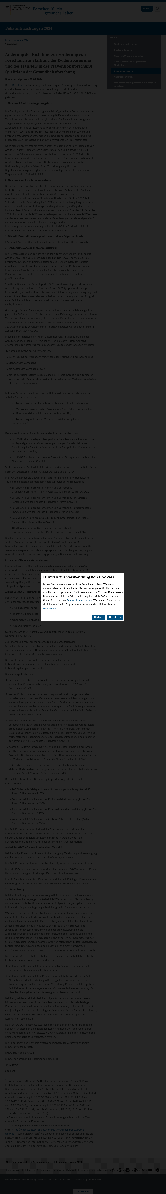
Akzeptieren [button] (115, 617)
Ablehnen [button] (98, 617)
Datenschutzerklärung (79, 600)
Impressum (49, 608)
